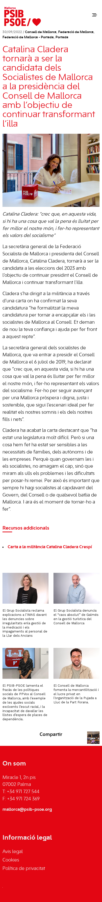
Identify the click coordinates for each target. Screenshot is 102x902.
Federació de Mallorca (76, 32)
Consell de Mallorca (40, 32)
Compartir (51, 734)
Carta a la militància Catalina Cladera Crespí (50, 547)
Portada (61, 37)
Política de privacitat (23, 868)
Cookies (10, 860)
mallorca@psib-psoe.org (27, 810)
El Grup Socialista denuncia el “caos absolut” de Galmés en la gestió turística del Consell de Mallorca (76, 617)
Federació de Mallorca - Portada (28, 37)
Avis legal (12, 852)
